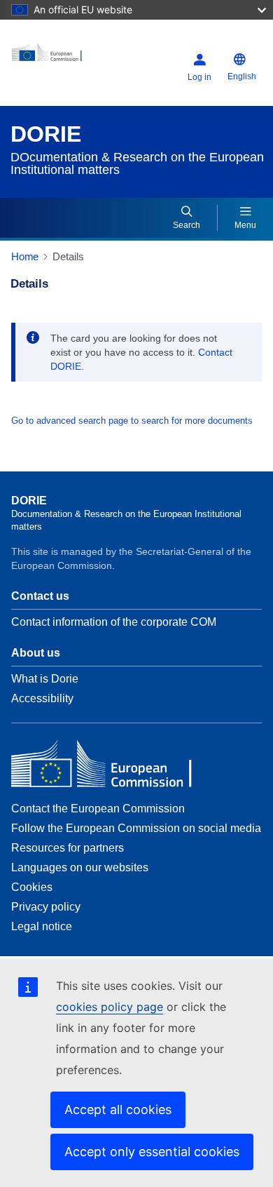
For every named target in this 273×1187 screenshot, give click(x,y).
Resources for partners (67, 848)
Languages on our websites (79, 867)
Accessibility (42, 698)
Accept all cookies (118, 1109)
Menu (245, 225)
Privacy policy (45, 907)
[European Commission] (55, 57)
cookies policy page (109, 1007)
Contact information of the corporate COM (113, 622)
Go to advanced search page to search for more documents (132, 420)
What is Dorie (44, 679)
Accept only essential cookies (151, 1151)
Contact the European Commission (98, 808)
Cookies (31, 887)
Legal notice (41, 926)
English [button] (241, 76)
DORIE (45, 134)
